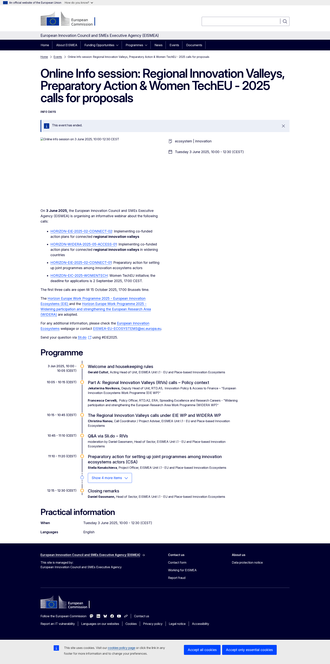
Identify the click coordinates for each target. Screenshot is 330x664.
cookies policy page (121, 648)
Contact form (177, 562)
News (158, 45)
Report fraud (176, 578)
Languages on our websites (100, 624)
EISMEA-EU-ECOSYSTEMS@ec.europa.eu (127, 329)
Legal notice (177, 624)
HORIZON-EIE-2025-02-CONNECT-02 (81, 231)
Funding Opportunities (99, 45)
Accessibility (200, 624)
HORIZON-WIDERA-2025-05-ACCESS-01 (83, 244)
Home (45, 45)
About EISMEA (66, 45)
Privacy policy (153, 624)
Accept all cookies (202, 650)
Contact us (141, 616)
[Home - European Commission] (71, 19)
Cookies (131, 624)
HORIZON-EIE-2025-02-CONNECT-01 (81, 263)
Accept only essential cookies (249, 650)
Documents (194, 45)
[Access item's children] (118, 45)
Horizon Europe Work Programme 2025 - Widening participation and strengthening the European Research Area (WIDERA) (95, 309)
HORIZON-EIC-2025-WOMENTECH (79, 276)
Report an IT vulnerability (57, 624)
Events (174, 45)
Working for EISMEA (182, 570)
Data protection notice (247, 562)
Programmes (134, 45)
